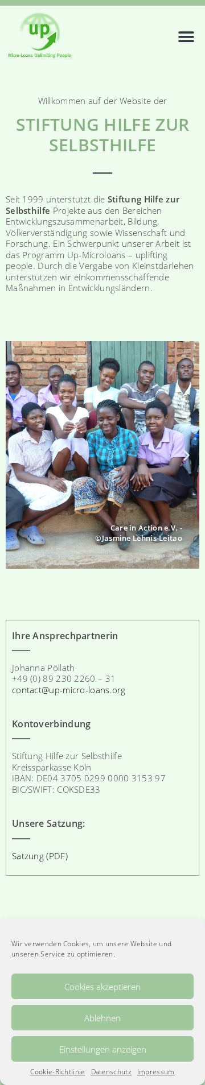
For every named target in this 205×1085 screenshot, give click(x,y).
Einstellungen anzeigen (102, 1049)
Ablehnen (102, 1018)
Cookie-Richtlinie (57, 1071)
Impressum (156, 1071)
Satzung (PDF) (40, 856)
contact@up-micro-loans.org (69, 689)
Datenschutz (111, 1071)
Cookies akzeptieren (102, 986)
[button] (186, 30)
